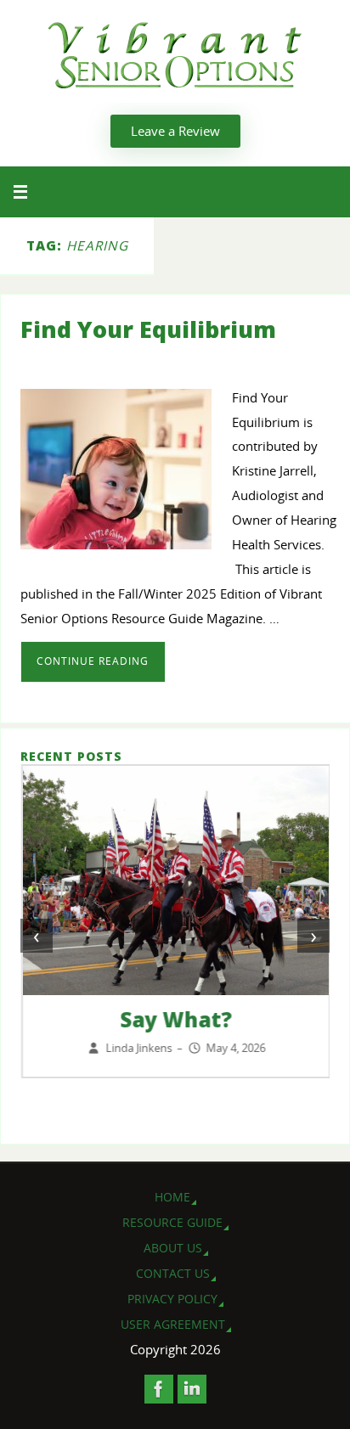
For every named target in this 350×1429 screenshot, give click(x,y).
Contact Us (173, 1273)
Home (172, 1197)
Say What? (175, 1019)
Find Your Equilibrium (148, 329)
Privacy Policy (172, 1299)
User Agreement (173, 1324)
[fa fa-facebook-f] (158, 1389)
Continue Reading (93, 661)
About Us (173, 1248)
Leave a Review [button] (175, 130)
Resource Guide (172, 1222)
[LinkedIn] (192, 1389)
